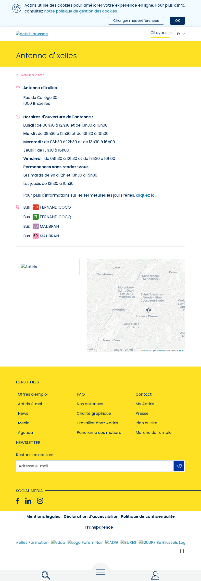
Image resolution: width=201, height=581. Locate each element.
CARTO (180, 350)
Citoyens (159, 33)
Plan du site (146, 423)
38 (35, 226)
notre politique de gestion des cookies (80, 11)
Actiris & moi (30, 404)
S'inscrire (179, 466)
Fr (178, 33)
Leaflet (146, 350)
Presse (142, 413)
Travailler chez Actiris (97, 423)
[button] (148, 310)
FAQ (81, 394)
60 (35, 235)
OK (177, 20)
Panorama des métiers (99, 432)
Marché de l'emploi (154, 432)
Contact (144, 394)
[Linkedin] (28, 501)
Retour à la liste (32, 75)
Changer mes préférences (136, 20)
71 (35, 216)
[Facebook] (17, 501)
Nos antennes (90, 404)
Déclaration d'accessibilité (90, 516)
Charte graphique (94, 413)
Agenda (25, 432)
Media (23, 423)
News (23, 413)
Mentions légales (43, 516)
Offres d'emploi (33, 394)
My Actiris (145, 404)
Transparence (99, 527)
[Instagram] (40, 501)
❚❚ (182, 551)
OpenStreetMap (158, 350)
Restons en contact (35, 455)
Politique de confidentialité (148, 516)
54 (35, 207)
